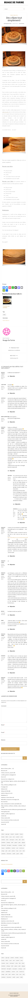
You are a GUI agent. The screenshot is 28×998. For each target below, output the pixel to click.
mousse (3, 848)
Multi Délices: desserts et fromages (9, 799)
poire (10, 850)
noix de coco (21, 848)
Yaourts (2, 824)
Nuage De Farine (14, 2)
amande (12, 834)
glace (20, 842)
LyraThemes (15, 996)
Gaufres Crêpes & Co (14, 15)
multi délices (8, 848)
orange (3, 850)
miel (24, 845)
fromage (8, 842)
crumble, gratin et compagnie (7, 774)
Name (3, 724)
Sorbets (3, 815)
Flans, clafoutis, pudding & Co (7, 784)
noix (17, 848)
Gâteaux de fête (4, 791)
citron (7, 839)
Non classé (3, 801)
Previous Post (14, 349)
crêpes (4, 314)
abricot (3, 834)
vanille (13, 853)
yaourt (17, 853)
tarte (24, 850)
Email (3, 732)
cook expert (12, 839)
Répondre (12, 376)
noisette (13, 848)
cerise (21, 836)
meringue (20, 845)
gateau (16, 842)
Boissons (3, 770)
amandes (17, 834)
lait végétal (9, 845)
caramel (17, 836)
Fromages (3, 787)
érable (21, 853)
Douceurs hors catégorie (6, 779)
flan (20, 839)
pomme (13, 850)
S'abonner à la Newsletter (7, 864)
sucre (20, 850)
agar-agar (7, 834)
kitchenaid (4, 845)
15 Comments (21, 23)
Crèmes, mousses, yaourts (7, 772)
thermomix (9, 853)
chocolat (3, 839)
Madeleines (3, 795)
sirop (17, 850)
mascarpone (14, 845)
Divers (2, 777)
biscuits (3, 836)
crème (16, 839)
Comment (3, 706)
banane (21, 834)
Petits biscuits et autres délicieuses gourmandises (12, 809)
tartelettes (3, 853)
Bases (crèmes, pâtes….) (6, 768)
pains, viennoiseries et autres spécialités (10, 803)
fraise (23, 839)
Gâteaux (3, 789)
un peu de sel (4, 822)
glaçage (23, 842)
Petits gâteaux (4, 811)
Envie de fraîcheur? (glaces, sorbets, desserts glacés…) (13, 781)
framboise (3, 842)
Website (3, 740)
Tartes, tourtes (4, 818)
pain (6, 850)
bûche (7, 836)
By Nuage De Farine (7, 23)
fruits (12, 842)
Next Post (14, 357)
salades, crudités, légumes (7, 813)
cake (14, 836)
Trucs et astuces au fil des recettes (9, 820)
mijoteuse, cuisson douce (7, 797)
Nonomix (3, 655)
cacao (10, 836)
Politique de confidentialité (14, 995)
